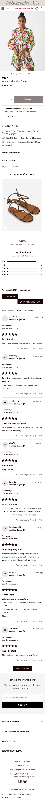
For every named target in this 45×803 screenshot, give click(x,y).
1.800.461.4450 (21, 774)
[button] (22, 261)
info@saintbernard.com (24, 770)
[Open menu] (2, 8)
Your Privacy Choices (11, 798)
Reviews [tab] (9, 290)
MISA (5, 78)
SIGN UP (22, 705)
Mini (29, 74)
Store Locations (22, 761)
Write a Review (32, 302)
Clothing (14, 74)
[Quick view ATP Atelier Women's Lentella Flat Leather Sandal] (22, 205)
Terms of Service (9, 794)
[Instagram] (25, 781)
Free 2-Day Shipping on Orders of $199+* (22, 2)
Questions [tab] (25, 290)
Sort (19, 311)
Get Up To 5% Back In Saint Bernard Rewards (23, 4)
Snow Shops (22, 765)
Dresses (22, 74)
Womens (5, 74)
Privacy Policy (25, 794)
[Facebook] (20, 781)
